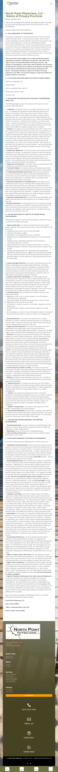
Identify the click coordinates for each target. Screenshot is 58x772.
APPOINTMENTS (29, 695)
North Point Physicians (15, 758)
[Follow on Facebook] (27, 763)
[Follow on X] (30, 763)
